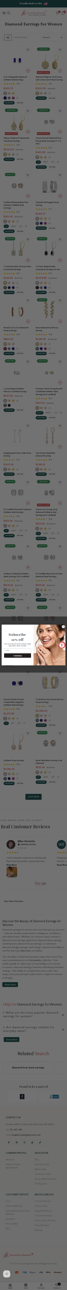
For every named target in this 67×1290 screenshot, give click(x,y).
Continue (17, 655)
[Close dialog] (63, 626)
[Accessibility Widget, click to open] (61, 645)
